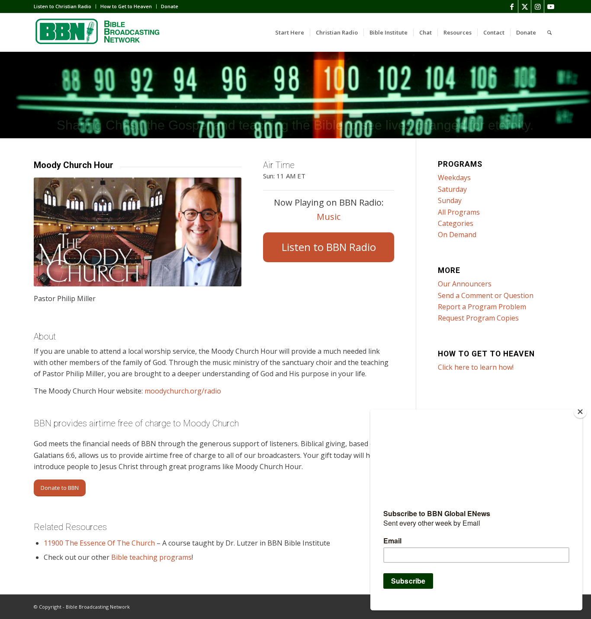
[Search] (549, 32)
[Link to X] (524, 6)
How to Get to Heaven (126, 6)
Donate (169, 6)
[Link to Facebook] (511, 6)
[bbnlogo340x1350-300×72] (99, 32)
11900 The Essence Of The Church (99, 543)
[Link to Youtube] (550, 6)
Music (328, 216)
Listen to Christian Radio (62, 6)
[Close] (580, 411)
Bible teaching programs (151, 557)
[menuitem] (65, 6)
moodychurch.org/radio (184, 391)
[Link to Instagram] (537, 6)
